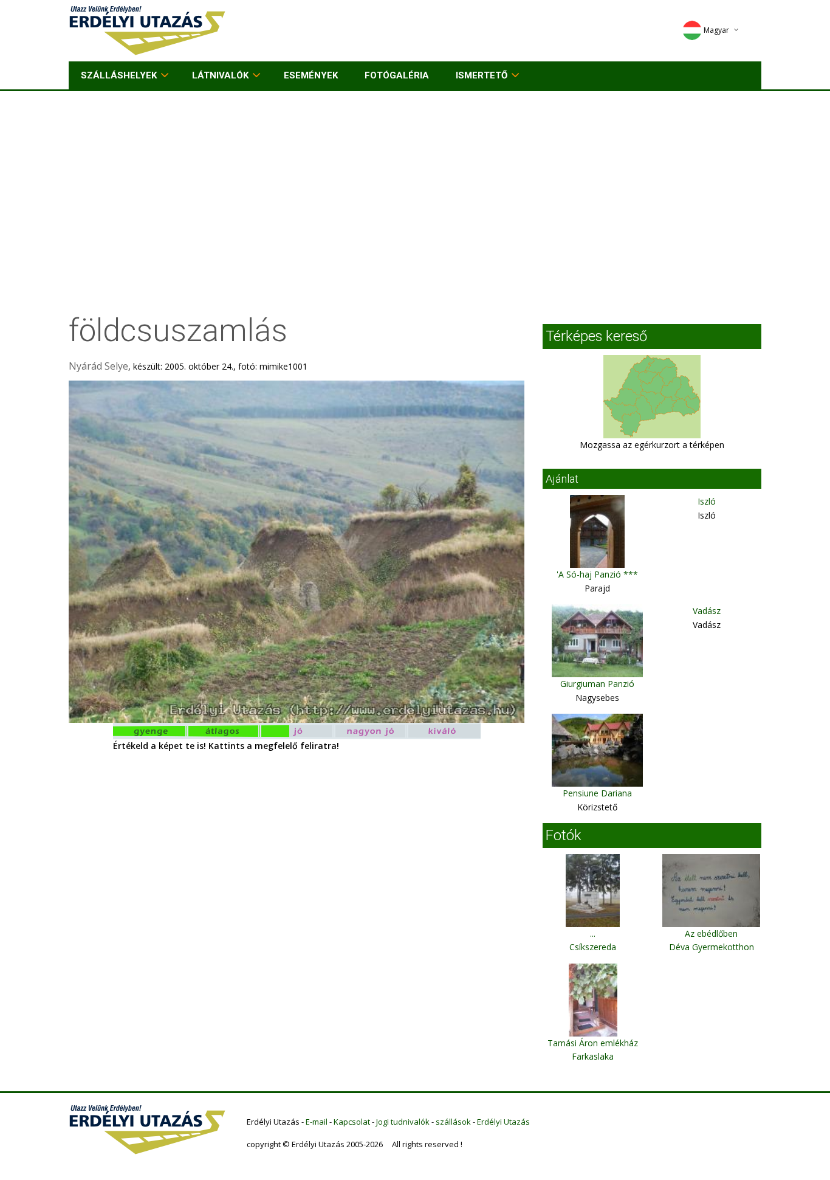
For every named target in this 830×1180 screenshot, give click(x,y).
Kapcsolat (352, 1121)
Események (311, 75)
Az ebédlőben (711, 933)
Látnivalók (220, 75)
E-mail (317, 1121)
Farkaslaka (593, 1056)
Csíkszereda (592, 947)
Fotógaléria (397, 75)
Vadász (707, 610)
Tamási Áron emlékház (592, 1043)
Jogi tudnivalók (403, 1121)
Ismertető (481, 75)
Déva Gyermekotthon (711, 947)
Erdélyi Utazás (503, 1121)
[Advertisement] (415, 182)
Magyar (716, 30)
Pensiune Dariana (597, 793)
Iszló (707, 501)
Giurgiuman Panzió (597, 683)
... (592, 933)
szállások (453, 1121)
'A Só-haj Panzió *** (597, 574)
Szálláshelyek (119, 75)
